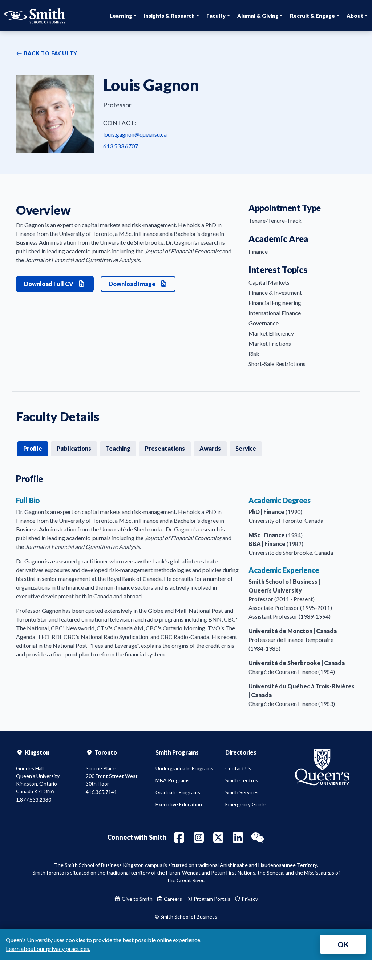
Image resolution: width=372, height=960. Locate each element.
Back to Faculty (50, 53)
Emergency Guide (245, 804)
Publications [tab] (74, 448)
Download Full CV (49, 283)
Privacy (249, 899)
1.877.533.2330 (33, 799)
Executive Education (178, 804)
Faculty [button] (216, 15)
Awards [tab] (210, 448)
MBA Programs (172, 780)
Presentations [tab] (165, 448)
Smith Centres (241, 780)
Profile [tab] (32, 448)
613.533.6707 (120, 145)
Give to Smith (137, 899)
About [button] (355, 15)
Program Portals (211, 899)
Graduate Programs (177, 792)
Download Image (133, 283)
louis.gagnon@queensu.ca (135, 134)
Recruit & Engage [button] (312, 15)
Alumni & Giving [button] (258, 15)
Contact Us (238, 768)
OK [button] (343, 944)
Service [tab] (245, 448)
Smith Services (242, 792)
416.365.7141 (101, 792)
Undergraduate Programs (184, 768)
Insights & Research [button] (169, 15)
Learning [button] (121, 15)
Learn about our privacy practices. (48, 948)
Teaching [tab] (118, 448)
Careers (172, 899)
